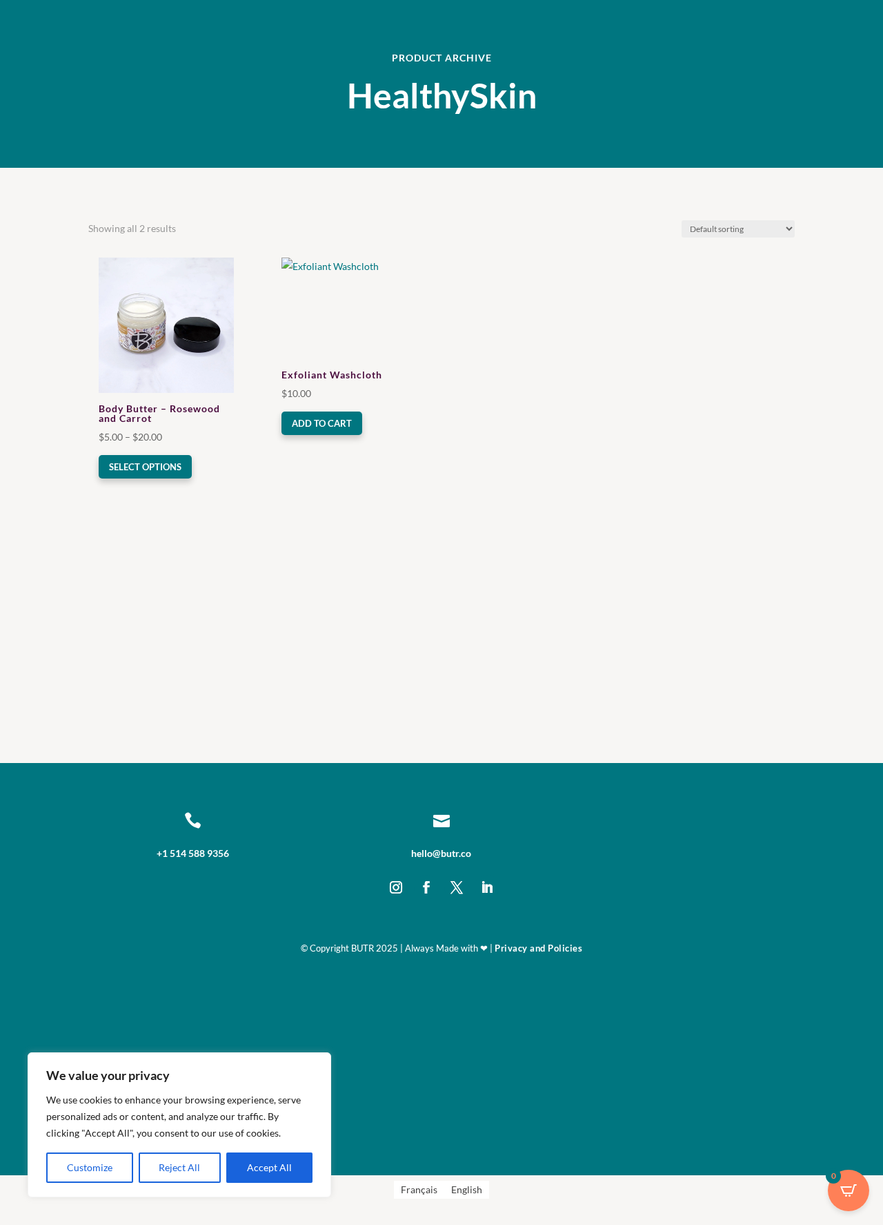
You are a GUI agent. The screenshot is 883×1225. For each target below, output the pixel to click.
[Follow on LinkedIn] (487, 887)
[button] (138, 269)
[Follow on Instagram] (396, 887)
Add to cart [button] (322, 423)
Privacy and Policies (538, 948)
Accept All (269, 1167)
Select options (145, 466)
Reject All (179, 1167)
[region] (179, 1124)
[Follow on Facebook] (426, 887)
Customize (89, 1167)
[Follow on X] (456, 887)
